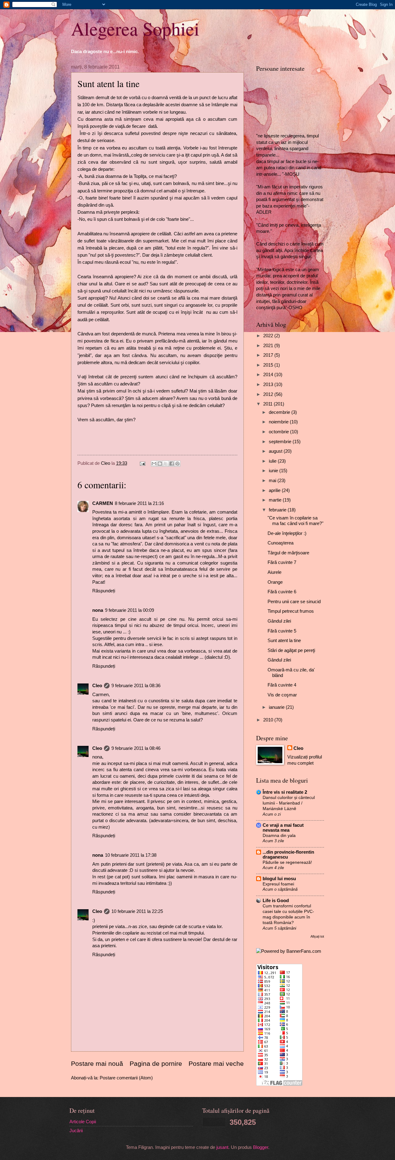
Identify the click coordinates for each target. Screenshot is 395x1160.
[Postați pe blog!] (160, 463)
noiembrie (279, 421)
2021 (268, 345)
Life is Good (276, 900)
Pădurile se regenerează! (287, 862)
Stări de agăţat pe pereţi (291, 650)
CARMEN (102, 503)
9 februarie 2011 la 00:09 (129, 610)
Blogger (260, 1147)
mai (273, 480)
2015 (268, 365)
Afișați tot (317, 936)
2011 (268, 403)
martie (276, 500)
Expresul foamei (278, 883)
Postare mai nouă (97, 1063)
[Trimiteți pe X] (166, 463)
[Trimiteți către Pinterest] (177, 463)
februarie (278, 509)
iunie (274, 470)
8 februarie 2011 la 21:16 (139, 503)
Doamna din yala (279, 835)
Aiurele (274, 572)
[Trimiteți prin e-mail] (154, 463)
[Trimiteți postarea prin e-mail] (141, 463)
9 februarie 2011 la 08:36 (135, 685)
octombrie (279, 431)
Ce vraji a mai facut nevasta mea (283, 828)
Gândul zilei (279, 621)
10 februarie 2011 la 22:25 (137, 911)
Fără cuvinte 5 (282, 630)
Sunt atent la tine (284, 640)
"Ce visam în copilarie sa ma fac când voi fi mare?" (295, 520)
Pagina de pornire (156, 1063)
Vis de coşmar (282, 694)
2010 (268, 719)
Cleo (97, 685)
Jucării (76, 1130)
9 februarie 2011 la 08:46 (135, 748)
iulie (273, 461)
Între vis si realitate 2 (285, 792)
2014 (268, 374)
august (276, 451)
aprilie (275, 490)
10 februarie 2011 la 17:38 (130, 855)
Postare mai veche (216, 1063)
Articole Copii (82, 1121)
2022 (268, 335)
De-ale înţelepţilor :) (287, 533)
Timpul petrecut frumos (291, 611)
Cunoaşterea (280, 542)
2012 (268, 394)
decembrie (280, 412)
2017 (268, 355)
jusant (222, 1147)
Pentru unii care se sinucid (294, 601)
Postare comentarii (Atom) (126, 1077)
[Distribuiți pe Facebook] (171, 463)
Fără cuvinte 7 (282, 562)
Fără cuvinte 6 (282, 591)
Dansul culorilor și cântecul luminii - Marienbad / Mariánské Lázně (289, 803)
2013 (268, 384)
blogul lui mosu (279, 878)
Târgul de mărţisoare (288, 552)
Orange (275, 582)
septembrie (281, 441)
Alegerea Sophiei (135, 28)
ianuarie (277, 707)
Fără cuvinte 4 (282, 685)
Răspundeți (103, 590)
